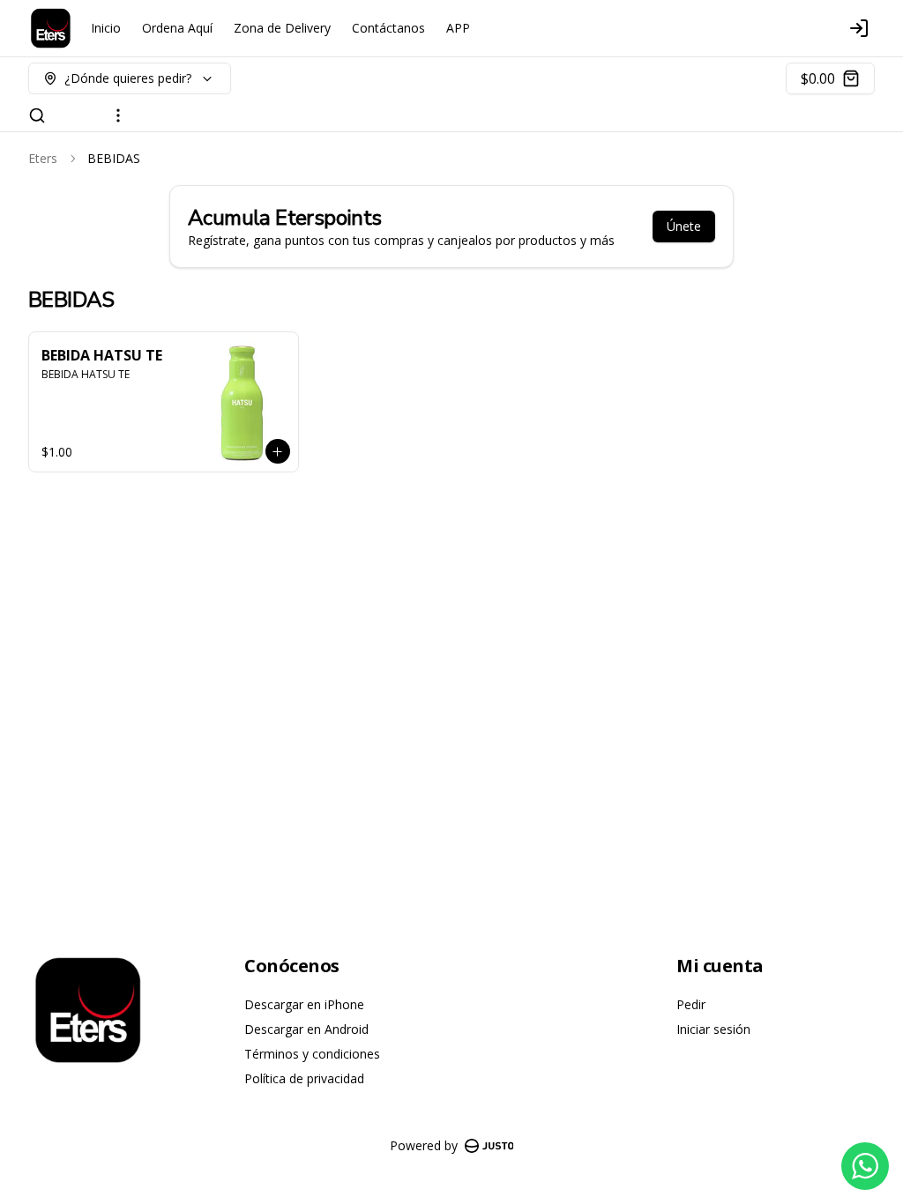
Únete (684, 226)
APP (458, 27)
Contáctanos (388, 27)
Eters (42, 158)
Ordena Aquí (177, 27)
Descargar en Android (306, 1029)
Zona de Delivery (282, 27)
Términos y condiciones (312, 1053)
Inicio (106, 27)
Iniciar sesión (713, 1029)
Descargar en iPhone (304, 1004)
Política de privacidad (304, 1078)
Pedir (690, 1004)
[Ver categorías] (118, 115)
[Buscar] (37, 115)
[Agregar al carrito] (277, 451)
